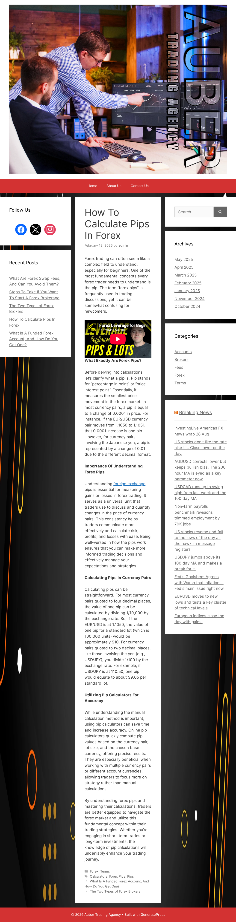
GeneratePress (153, 914)
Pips (130, 876)
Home (92, 186)
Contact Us (140, 186)
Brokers (181, 359)
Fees (178, 367)
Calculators (98, 876)
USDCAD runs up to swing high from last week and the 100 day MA (200, 492)
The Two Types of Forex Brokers (115, 891)
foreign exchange (129, 483)
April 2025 (183, 267)
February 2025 (187, 283)
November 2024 (189, 298)
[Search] (220, 212)
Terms (105, 871)
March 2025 (185, 275)
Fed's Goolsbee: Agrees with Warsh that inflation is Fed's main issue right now (199, 582)
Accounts (183, 351)
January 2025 (187, 290)
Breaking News (195, 412)
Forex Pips (117, 876)
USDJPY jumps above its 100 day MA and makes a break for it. (198, 563)
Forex (94, 871)
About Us (113, 186)
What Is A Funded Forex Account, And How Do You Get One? (33, 339)
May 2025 (183, 259)
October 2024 (187, 306)
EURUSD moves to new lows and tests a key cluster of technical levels (200, 602)
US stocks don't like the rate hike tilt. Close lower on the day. (200, 448)
